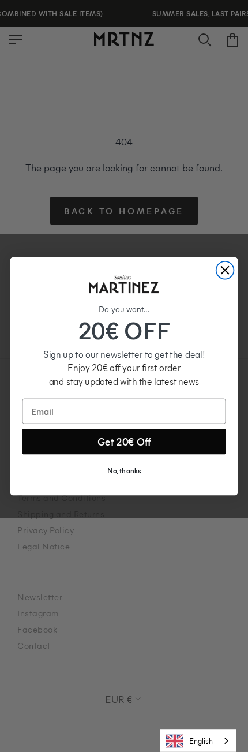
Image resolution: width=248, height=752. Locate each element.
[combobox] (198, 740)
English (201, 741)
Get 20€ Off (124, 441)
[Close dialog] (225, 270)
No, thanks (124, 471)
